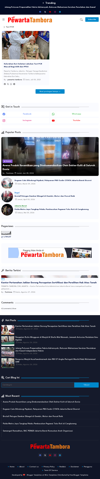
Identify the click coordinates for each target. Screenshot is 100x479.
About (21, 467)
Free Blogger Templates (79, 475)
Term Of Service (51, 470)
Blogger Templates (34, 475)
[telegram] (60, 12)
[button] (81, 19)
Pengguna (88, 467)
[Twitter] (8, 84)
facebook (27, 114)
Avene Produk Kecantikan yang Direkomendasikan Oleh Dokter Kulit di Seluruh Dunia (41, 402)
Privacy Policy (49, 467)
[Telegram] (14, 84)
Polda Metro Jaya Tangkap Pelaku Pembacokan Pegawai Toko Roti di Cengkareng (52, 209)
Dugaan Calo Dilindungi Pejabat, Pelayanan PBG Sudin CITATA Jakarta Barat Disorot (53, 180)
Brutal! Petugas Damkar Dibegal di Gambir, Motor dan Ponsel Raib (45, 196)
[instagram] (55, 12)
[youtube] (50, 12)
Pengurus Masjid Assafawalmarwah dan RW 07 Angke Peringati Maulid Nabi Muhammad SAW (55, 360)
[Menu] (3, 19)
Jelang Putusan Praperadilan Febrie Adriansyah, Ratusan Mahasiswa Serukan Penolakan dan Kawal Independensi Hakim (55, 349)
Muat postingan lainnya (49, 91)
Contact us (34, 467)
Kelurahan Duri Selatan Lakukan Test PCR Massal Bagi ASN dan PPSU (23, 65)
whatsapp (76, 114)
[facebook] (40, 12)
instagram (27, 120)
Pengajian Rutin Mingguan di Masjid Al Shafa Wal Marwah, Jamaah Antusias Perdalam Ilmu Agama (56, 338)
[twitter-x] (45, 12)
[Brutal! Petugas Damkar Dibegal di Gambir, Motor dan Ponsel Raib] (7, 196)
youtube (76, 120)
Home (12, 467)
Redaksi (63, 467)
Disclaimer (75, 467)
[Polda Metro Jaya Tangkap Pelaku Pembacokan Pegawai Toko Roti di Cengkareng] (7, 210)
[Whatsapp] (11, 84)
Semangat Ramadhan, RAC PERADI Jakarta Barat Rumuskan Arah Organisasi (38, 431)
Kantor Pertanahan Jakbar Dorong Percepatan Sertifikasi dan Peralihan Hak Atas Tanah (49, 283)
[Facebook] (5, 84)
